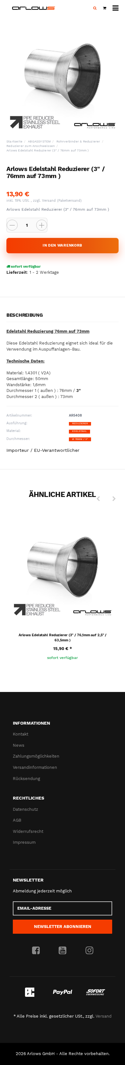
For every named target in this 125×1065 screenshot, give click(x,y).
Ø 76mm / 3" (80, 439)
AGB (17, 820)
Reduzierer (80, 423)
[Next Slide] (114, 499)
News (18, 745)
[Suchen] (95, 8)
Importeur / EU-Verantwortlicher (42, 450)
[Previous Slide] (98, 499)
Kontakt (20, 734)
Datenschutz (25, 809)
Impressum (24, 842)
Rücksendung (26, 778)
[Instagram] (89, 950)
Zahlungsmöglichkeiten (36, 756)
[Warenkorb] (104, 8)
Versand (49, 201)
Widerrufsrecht (28, 831)
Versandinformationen (35, 767)
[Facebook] (36, 950)
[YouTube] (62, 950)
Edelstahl (79, 431)
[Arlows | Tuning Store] (34, 8)
